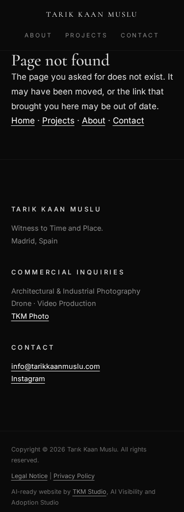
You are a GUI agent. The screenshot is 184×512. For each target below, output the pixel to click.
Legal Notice (29, 476)
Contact (140, 35)
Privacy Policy (74, 476)
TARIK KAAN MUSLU (92, 14)
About (38, 35)
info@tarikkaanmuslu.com (55, 366)
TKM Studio (89, 491)
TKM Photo (30, 316)
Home (23, 120)
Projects (86, 35)
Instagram (28, 378)
